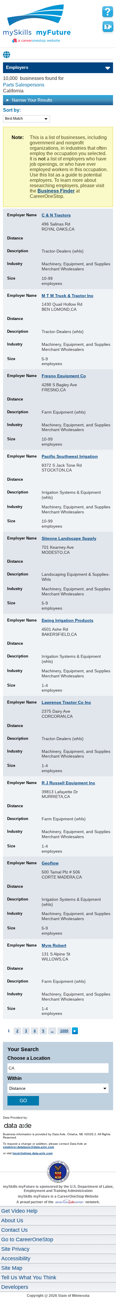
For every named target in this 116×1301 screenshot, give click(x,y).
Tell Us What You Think (28, 1278)
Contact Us (14, 1230)
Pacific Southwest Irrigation (70, 456)
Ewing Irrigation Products (67, 620)
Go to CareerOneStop (27, 1239)
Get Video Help (19, 1211)
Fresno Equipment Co (64, 375)
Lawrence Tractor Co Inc (66, 702)
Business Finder (56, 190)
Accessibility (15, 1258)
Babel (7, 54)
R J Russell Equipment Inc (68, 782)
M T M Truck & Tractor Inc (67, 295)
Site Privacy (15, 1249)
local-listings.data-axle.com (32, 1153)
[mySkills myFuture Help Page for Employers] (107, 11)
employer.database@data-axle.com (28, 1147)
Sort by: (12, 110)
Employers (17, 67)
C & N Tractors (56, 215)
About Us (12, 1220)
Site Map (11, 1268)
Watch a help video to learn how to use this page (107, 26)
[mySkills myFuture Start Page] (36, 24)
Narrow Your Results (31, 99)
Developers (14, 1287)
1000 (64, 1031)
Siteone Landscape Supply (69, 538)
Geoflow (50, 863)
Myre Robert (54, 945)
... (52, 1031)
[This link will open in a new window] (58, 1166)
